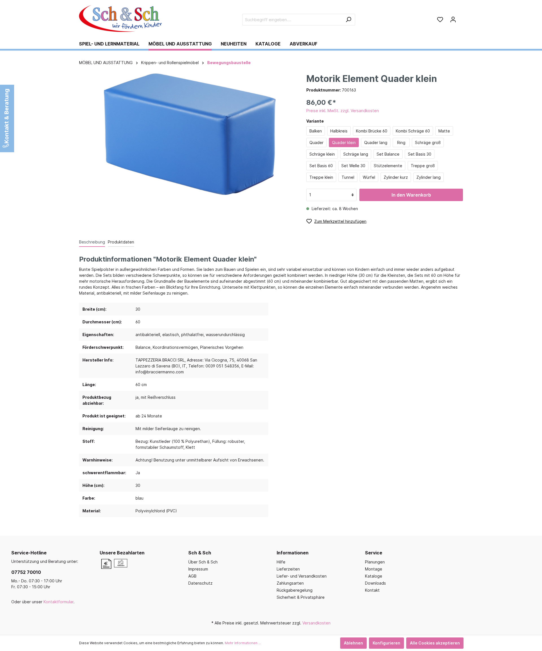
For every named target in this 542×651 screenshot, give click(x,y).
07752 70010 (26, 572)
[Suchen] (348, 19)
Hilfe (281, 561)
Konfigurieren (386, 643)
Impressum (198, 569)
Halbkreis (339, 131)
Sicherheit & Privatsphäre (301, 597)
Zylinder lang (428, 177)
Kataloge (373, 576)
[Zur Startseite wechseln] (121, 18)
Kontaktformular (58, 601)
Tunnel (348, 177)
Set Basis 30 (419, 154)
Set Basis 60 (321, 165)
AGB (192, 576)
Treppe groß (423, 165)
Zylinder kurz (396, 177)
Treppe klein (321, 177)
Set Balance (388, 154)
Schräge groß (428, 142)
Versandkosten (316, 622)
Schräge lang (355, 154)
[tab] (92, 242)
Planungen (375, 561)
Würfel (369, 177)
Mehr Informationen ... (243, 643)
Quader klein (344, 142)
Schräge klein (322, 154)
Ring (401, 142)
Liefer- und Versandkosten (302, 576)
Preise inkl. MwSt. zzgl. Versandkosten (342, 110)
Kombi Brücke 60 (371, 131)
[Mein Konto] (453, 19)
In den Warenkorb (411, 195)
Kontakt (372, 590)
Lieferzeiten (288, 569)
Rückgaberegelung (294, 590)
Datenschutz (200, 583)
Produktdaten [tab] (121, 242)
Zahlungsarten (290, 583)
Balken (315, 131)
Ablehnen (353, 643)
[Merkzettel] (440, 19)
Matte (444, 131)
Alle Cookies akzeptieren (435, 643)
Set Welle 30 (353, 165)
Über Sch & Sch (203, 561)
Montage (373, 569)
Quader (316, 142)
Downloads (375, 583)
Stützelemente (388, 165)
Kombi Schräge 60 (413, 131)
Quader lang (375, 142)
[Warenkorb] (461, 17)
